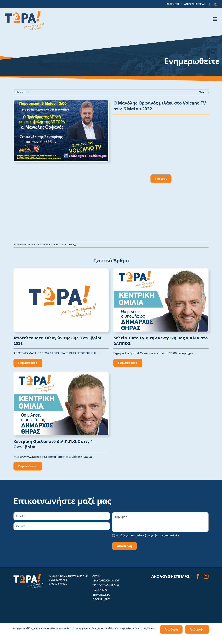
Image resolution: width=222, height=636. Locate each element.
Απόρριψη (197, 629)
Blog (73, 244)
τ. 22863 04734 (57, 579)
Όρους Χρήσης (147, 628)
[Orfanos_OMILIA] (61, 374)
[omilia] (161, 270)
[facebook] (209, 4)
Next (202, 92)
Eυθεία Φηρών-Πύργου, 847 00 (68, 576)
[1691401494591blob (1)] (61, 270)
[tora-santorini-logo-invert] (28, 575)
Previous (22, 92)
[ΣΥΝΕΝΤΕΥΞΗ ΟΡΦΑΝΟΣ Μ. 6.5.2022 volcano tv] (61, 102)
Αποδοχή (171, 629)
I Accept (161, 178)
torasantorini (23, 244)
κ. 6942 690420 (57, 583)
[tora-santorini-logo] (24, 13)
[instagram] (215, 4)
